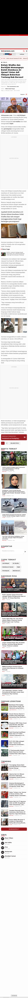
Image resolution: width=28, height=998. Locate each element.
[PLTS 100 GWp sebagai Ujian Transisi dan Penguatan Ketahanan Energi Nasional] (4, 743)
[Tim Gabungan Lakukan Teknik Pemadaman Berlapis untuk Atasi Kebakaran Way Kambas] (14, 681)
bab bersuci (12, 267)
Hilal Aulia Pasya (10, 88)
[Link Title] (2, 62)
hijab (11, 123)
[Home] (7, 51)
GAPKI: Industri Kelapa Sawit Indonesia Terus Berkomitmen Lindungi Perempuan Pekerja (15, 254)
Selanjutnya (14, 443)
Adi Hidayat (21, 115)
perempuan (8, 129)
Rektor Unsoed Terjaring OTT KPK (14, 58)
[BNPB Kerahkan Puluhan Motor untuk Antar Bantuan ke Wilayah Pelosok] (14, 657)
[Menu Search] (23, 51)
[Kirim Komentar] (25, 551)
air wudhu (16, 121)
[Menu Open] (26, 51)
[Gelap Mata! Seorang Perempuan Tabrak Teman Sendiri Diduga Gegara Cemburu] (14, 505)
